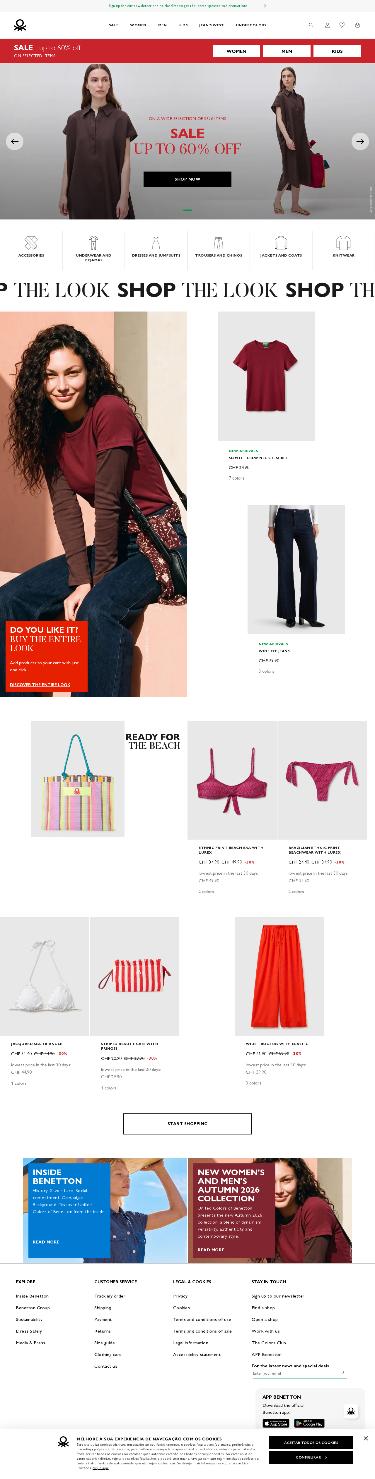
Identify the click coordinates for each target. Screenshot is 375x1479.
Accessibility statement (197, 1354)
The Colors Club (269, 1342)
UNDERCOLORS (251, 25)
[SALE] (187, 51)
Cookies (181, 1307)
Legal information (191, 1342)
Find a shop (263, 1307)
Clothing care (108, 1354)
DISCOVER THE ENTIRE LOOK (40, 685)
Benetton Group (33, 1307)
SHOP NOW (187, 179)
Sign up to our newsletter (278, 1296)
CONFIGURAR (308, 1457)
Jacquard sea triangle (36, 1044)
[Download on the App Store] (275, 1423)
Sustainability (29, 1319)
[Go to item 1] (187, 210)
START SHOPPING (188, 1123)
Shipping (102, 1307)
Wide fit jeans (274, 650)
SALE (113, 25)
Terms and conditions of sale (202, 1331)
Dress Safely (29, 1331)
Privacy (180, 1296)
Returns (102, 1331)
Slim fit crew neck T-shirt (258, 457)
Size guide (104, 1342)
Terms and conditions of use (202, 1319)
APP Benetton (267, 1354)
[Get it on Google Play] (309, 1423)
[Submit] (342, 1372)
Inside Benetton (32, 1296)
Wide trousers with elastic (277, 1044)
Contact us (105, 1366)
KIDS (183, 25)
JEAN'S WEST (211, 25)
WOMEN (138, 25)
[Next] (265, 6)
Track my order (109, 1296)
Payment (103, 1319)
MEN (162, 25)
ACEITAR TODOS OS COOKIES (311, 1443)
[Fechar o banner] (366, 1438)
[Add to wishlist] (227, 319)
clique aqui (101, 1468)
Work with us (266, 1331)
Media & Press (30, 1342)
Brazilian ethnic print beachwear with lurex (315, 849)
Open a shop (265, 1319)
